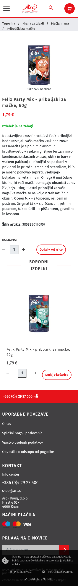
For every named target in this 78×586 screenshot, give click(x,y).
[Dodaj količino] (22, 249)
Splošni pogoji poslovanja (22, 433)
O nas (6, 424)
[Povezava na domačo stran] (29, 8)
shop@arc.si (12, 491)
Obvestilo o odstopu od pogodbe (28, 452)
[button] (69, 8)
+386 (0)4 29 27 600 (20, 482)
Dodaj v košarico (51, 249)
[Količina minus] (6, 249)
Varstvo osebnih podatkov (22, 442)
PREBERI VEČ (23, 571)
